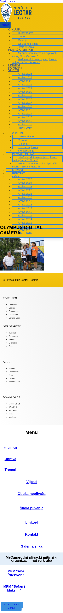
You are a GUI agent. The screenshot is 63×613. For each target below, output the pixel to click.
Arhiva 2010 (25, 127)
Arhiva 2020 (25, 91)
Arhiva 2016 (25, 106)
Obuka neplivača (28, 43)
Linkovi (14, 65)
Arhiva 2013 (25, 117)
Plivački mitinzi (20, 49)
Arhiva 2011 (25, 124)
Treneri (22, 36)
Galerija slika (31, 546)
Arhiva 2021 (25, 88)
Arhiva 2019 (25, 95)
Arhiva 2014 (25, 113)
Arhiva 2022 (25, 84)
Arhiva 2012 (25, 120)
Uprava (10, 459)
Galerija (22, 40)
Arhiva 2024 (25, 77)
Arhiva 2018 (25, 99)
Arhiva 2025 (25, 73)
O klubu (14, 29)
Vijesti (13, 70)
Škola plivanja (26, 47)
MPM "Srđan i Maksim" (14, 588)
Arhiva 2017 (25, 102)
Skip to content (7, 1)
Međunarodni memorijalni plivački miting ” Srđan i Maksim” (34, 61)
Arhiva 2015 (25, 110)
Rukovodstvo (25, 32)
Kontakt (15, 67)
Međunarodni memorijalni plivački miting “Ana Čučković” (34, 55)
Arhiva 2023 (25, 81)
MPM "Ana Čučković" (15, 573)
